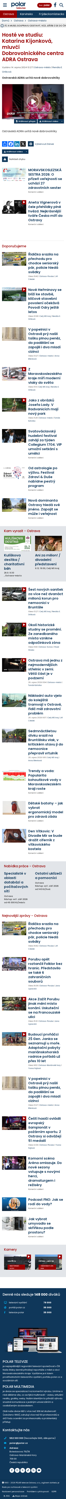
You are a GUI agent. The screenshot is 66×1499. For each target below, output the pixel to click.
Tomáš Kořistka (35, 685)
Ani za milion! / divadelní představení (47, 559)
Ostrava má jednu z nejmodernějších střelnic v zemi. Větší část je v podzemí (45, 669)
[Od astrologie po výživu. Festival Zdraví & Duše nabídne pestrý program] (14, 472)
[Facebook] (11, 1470)
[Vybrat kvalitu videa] (62, 121)
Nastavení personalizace (13, 1491)
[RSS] (33, 1470)
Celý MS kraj (45, 316)
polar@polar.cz (18, 1443)
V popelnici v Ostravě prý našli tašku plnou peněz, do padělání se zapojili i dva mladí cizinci (44, 340)
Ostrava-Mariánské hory (50, 1065)
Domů (5, 20)
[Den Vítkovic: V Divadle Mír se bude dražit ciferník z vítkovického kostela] (14, 836)
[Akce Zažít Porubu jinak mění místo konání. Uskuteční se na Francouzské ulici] (14, 1004)
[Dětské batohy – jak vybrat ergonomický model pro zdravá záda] (14, 808)
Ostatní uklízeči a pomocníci (48, 875)
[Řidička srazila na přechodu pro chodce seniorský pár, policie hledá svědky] (14, 259)
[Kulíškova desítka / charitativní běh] (17, 543)
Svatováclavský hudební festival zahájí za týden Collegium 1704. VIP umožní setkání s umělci (45, 442)
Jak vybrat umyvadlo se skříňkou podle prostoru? (41, 1226)
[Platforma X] (22, 1470)
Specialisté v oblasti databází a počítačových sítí (16, 882)
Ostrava (8, 14)
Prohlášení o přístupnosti (38, 1491)
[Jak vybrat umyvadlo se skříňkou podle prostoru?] (14, 1223)
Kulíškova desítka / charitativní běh (14, 562)
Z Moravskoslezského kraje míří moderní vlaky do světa (45, 376)
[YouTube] (39, 1470)
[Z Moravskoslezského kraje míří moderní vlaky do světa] (14, 374)
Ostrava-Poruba (47, 276)
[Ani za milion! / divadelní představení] (48, 543)
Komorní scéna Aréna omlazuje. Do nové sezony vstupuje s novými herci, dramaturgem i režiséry (45, 1171)
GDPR (54, 1491)
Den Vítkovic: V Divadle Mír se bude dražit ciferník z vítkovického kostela (45, 840)
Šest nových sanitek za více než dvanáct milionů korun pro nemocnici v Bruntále (45, 598)
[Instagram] (17, 1470)
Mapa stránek (21, 1496)
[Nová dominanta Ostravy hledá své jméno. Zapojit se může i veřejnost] (14, 505)
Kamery (10, 1249)
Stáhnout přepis (27, 121)
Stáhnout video (49, 121)
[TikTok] (28, 1470)
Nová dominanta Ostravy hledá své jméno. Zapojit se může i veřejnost (44, 507)
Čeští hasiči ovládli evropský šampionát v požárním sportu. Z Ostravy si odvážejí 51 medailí (44, 1129)
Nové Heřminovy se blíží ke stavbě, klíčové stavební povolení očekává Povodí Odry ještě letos (45, 300)
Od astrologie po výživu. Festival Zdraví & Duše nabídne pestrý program (42, 477)
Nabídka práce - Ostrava (24, 866)
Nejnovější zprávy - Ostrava (24, 915)
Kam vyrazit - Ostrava (22, 531)
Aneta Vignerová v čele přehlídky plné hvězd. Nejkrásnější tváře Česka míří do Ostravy (45, 211)
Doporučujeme (14, 246)
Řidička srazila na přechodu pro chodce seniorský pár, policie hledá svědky (43, 263)
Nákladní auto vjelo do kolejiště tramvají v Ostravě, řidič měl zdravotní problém (45, 704)
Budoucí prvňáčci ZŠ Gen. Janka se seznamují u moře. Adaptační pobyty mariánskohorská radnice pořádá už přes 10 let (44, 1047)
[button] (33, 159)
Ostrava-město (37, 20)
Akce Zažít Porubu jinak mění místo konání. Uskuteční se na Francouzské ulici (44, 1008)
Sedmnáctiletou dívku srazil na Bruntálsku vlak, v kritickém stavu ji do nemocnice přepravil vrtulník (45, 742)
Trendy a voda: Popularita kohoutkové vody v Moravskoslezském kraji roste (44, 779)
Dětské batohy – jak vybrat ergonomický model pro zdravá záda (45, 810)
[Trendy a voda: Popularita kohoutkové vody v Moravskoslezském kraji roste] (14, 775)
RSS (8, 1496)
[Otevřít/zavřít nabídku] (5, 5)
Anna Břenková (35, 760)
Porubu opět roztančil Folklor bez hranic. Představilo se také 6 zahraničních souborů (45, 970)
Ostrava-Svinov (46, 647)
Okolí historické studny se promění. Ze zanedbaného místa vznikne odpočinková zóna (45, 634)
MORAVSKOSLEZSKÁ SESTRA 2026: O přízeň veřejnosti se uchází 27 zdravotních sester (45, 179)
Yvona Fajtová (34, 1068)
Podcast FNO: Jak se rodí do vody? (45, 1201)
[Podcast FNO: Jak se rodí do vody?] (14, 1204)
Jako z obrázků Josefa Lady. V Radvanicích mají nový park (43, 407)
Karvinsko (26, 14)
